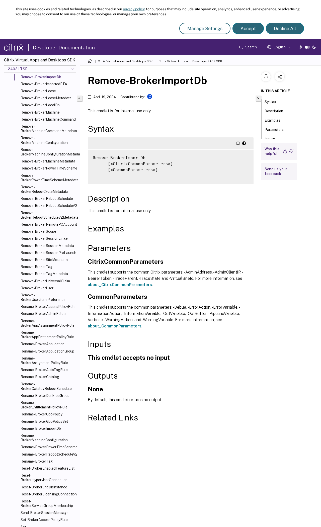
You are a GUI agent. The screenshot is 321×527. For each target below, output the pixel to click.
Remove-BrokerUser (37, 288)
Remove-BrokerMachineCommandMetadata (49, 128)
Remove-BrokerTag (36, 267)
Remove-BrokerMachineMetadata (48, 161)
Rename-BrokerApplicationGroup (47, 351)
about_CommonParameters (114, 326)
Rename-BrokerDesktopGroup (45, 396)
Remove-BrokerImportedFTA (44, 84)
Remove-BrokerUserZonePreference (43, 297)
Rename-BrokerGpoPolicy (41, 414)
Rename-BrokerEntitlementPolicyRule (44, 405)
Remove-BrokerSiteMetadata (44, 260)
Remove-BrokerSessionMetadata (47, 246)
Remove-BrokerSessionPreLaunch (48, 253)
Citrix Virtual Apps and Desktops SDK (125, 61)
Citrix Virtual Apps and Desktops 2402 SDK (190, 61)
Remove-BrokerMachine (40, 112)
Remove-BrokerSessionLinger (45, 238)
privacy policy (133, 9)
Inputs (270, 139)
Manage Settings (204, 28)
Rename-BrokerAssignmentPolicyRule (44, 360)
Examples (272, 120)
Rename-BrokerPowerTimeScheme (49, 447)
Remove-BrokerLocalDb (40, 105)
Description (274, 111)
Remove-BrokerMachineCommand (48, 119)
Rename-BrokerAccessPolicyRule (48, 307)
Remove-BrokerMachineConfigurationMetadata (49, 152)
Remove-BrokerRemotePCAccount (49, 224)
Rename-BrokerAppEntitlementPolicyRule (47, 334)
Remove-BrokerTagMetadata (44, 274)
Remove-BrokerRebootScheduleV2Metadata (49, 215)
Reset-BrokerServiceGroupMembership (47, 503)
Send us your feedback (276, 171)
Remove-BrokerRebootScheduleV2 (49, 206)
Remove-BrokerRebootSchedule (47, 199)
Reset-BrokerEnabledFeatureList (47, 468)
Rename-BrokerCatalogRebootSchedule (46, 386)
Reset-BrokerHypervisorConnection (44, 477)
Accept (248, 28)
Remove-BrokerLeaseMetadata (46, 98)
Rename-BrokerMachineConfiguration (44, 437)
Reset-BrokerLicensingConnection (49, 494)
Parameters (274, 130)
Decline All (285, 28)
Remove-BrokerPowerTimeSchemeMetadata (49, 177)
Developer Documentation (64, 48)
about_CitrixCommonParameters (120, 284)
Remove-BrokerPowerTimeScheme (49, 168)
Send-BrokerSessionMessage (44, 513)
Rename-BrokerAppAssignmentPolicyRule (47, 323)
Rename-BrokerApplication (42, 344)
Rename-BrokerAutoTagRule (44, 370)
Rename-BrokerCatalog (40, 377)
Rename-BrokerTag (37, 461)
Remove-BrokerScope (38, 231)
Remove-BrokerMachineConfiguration (44, 140)
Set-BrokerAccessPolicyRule (44, 520)
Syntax (270, 102)
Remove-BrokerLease (38, 91)
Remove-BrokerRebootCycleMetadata (44, 189)
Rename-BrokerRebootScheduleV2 (49, 454)
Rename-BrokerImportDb (41, 428)
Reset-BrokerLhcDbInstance (44, 487)
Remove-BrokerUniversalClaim (45, 281)
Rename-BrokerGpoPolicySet (44, 421)
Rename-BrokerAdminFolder (44, 314)
